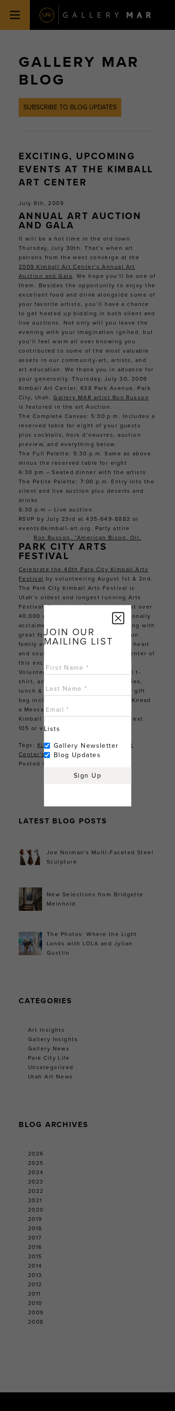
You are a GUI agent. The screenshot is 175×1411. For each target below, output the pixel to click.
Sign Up (87, 775)
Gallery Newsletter (86, 745)
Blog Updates (77, 755)
